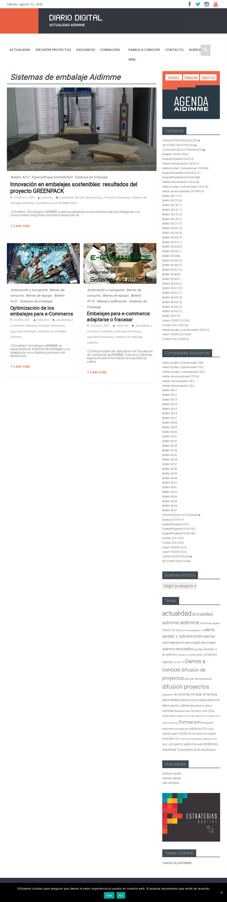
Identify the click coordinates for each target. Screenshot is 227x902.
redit (200, 744)
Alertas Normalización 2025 (180, 182)
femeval (179, 711)
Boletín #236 (172, 265)
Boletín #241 (172, 288)
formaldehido (181, 729)
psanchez (47, 197)
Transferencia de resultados (196, 749)
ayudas (198, 649)
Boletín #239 (171, 279)
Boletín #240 (172, 283)
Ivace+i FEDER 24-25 (176, 320)
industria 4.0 (197, 728)
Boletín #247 (171, 315)
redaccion (43, 320)
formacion (190, 722)
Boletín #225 (172, 214)
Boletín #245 (172, 306)
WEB (131, 59)
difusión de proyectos (88, 197)
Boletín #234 (171, 256)
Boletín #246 (172, 311)
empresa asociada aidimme (199, 700)
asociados (85, 49)
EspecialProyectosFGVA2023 (181, 172)
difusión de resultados (198, 678)
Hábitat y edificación (111, 301)
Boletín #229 (172, 232)
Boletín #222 (172, 200)
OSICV (165, 744)
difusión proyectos (53, 49)
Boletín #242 (172, 292)
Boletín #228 (172, 228)
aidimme (189, 622)
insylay (210, 729)
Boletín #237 (172, 269)
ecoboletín (167, 694)
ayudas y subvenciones (190, 654)
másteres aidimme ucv (204, 738)
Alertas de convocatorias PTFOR (183, 191)
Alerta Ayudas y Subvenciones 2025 (185, 186)
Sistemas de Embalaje (91, 177)
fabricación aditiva (176, 706)
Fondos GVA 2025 (175, 325)
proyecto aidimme (183, 744)
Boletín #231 (172, 242)
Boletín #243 (172, 297)
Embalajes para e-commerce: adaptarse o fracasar (119, 316)
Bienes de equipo (39, 295)
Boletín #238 (171, 274)
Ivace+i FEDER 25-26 (176, 334)
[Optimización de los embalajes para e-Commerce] (43, 245)
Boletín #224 (172, 209)
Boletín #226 (172, 219)
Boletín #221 (172, 196)
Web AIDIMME (170, 783)
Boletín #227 (172, 223)
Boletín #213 (20, 177)
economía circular (188, 694)
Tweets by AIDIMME (177, 863)
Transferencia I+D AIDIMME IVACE (56, 203)
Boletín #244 (172, 302)
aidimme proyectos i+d (191, 630)
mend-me (185, 738)
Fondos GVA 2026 (175, 339)
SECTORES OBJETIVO (178, 145)
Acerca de (197, 49)
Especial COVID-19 (175, 154)
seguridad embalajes (23, 331)
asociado (193, 642)
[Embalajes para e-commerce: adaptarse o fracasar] (120, 245)
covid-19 (179, 662)
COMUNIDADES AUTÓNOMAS (182, 149)
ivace (166, 733)
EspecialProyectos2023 (178, 159)
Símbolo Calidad (171, 773)
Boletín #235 (172, 260)
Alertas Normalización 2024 (180, 163)
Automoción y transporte (29, 290)
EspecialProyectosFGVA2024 (51, 177)
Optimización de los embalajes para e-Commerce (41, 311)
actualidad (20, 49)
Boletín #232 (172, 246)
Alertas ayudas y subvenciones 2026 (185, 329)
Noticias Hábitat (171, 778)
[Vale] (221, 892)
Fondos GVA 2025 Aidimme (190, 716)
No (121, 895)
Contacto (174, 49)
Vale (109, 895)
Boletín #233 (172, 251)
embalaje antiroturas (51, 325)
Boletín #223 (172, 205)
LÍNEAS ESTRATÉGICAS (180, 140)
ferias (187, 711)
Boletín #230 (172, 237)
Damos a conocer (144, 49)
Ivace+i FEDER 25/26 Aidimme (188, 733)
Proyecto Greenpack (117, 197)
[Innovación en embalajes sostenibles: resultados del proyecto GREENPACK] (82, 90)
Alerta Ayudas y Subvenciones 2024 (185, 168)
